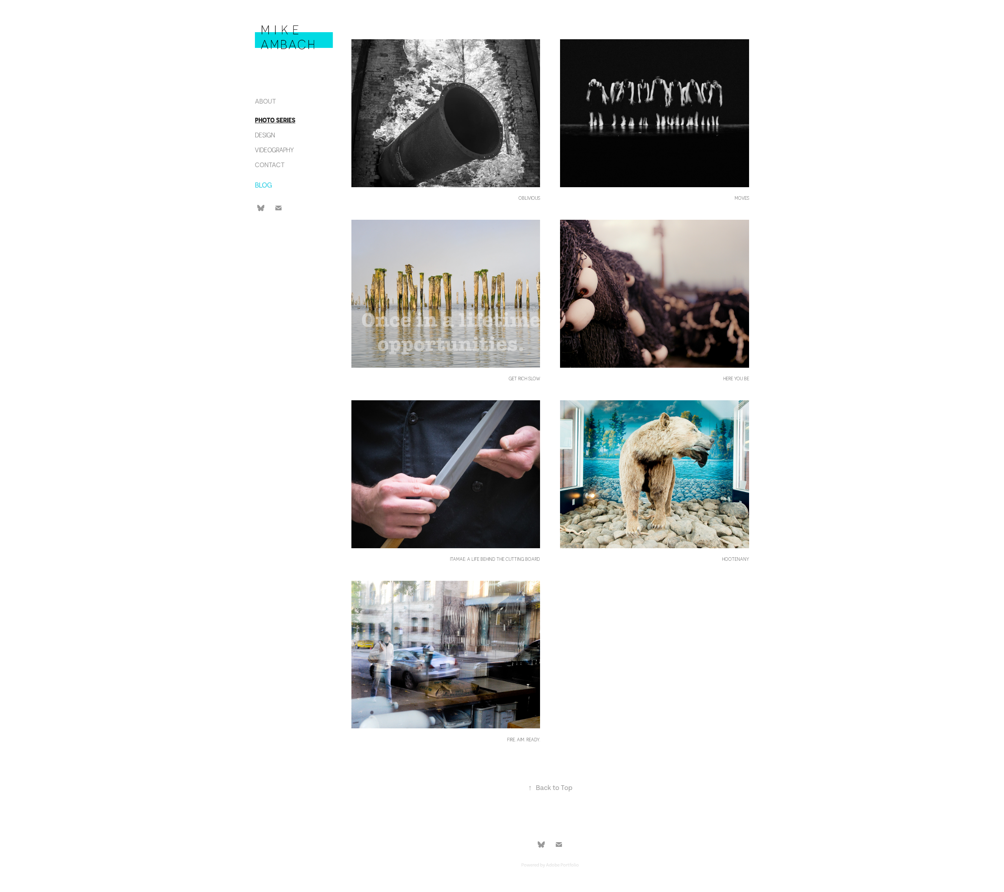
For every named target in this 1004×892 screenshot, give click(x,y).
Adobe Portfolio (562, 865)
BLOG (263, 185)
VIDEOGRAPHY (274, 149)
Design (265, 135)
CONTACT (270, 165)
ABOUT (265, 101)
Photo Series (275, 120)
